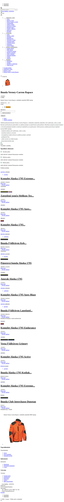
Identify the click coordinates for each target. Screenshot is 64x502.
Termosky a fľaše (11, 40)
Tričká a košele (10, 24)
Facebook (6, 4)
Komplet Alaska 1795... (13, 224)
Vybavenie (7, 33)
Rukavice (9, 30)
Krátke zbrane (10, 48)
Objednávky (7, 477)
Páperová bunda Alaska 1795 (16, 263)
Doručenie (6, 464)
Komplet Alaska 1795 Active (16, 356)
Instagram (6, 5)
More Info (3, 183)
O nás (5, 467)
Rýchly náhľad (5, 185)
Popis (5, 118)
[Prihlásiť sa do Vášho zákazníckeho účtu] (1, 15)
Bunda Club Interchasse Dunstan (18, 401)
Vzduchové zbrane (11, 51)
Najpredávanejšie (8, 455)
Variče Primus (10, 45)
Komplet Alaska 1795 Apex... (16, 208)
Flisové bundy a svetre (12, 22)
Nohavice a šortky (11, 26)
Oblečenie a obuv (9, 17)
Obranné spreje (10, 41)
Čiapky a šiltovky (11, 29)
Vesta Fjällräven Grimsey (14, 343)
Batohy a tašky (10, 36)
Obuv (8, 19)
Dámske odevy (10, 27)
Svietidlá (9, 37)
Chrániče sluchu (11, 43)
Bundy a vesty (10, 20)
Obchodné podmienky (9, 465)
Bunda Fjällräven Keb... (13, 243)
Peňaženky (9, 61)
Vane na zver (10, 65)
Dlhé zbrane (10, 50)
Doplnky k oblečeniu (12, 64)
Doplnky (7, 59)
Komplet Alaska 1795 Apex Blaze (18, 294)
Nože (8, 34)
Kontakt (3, 492)
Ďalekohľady (10, 38)
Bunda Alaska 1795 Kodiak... (16, 372)
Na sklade (3, 145)
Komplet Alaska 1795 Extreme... (18, 178)
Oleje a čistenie (10, 54)
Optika (8, 57)
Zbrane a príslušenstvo (10, 47)
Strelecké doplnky (11, 55)
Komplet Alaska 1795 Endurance (18, 327)
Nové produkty (7, 454)
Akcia (5, 453)
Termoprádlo (10, 23)
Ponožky (9, 31)
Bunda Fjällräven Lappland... (16, 310)
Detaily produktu (8, 120)
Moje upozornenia (8, 481)
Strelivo (9, 58)
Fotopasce (9, 44)
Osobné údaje (7, 476)
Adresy (5, 480)
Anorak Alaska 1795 (11, 278)
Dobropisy (6, 478)
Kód (2, 144)
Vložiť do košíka (5, 112)
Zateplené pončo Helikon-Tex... (17, 195)
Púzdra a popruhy (11, 52)
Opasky (9, 62)
